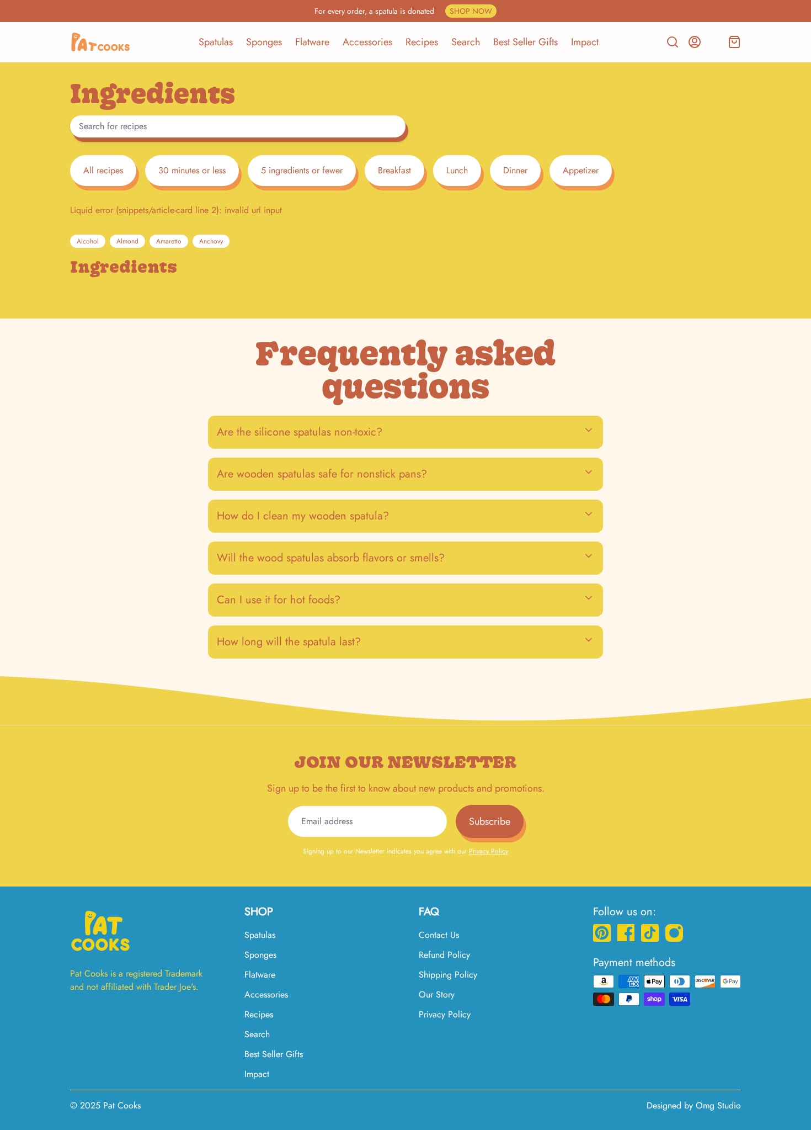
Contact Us (439, 935)
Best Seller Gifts (525, 42)
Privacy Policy (488, 851)
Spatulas (216, 42)
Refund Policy (444, 954)
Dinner (515, 170)
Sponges (264, 42)
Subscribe (489, 821)
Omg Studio (718, 1105)
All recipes (103, 170)
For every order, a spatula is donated (403, 11)
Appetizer (581, 170)
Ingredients (123, 267)
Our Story (437, 994)
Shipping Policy (448, 974)
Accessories (367, 42)
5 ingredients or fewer (302, 170)
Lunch (457, 170)
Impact (585, 42)
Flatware (312, 42)
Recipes (422, 42)
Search (465, 42)
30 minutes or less (192, 170)
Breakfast (394, 170)
